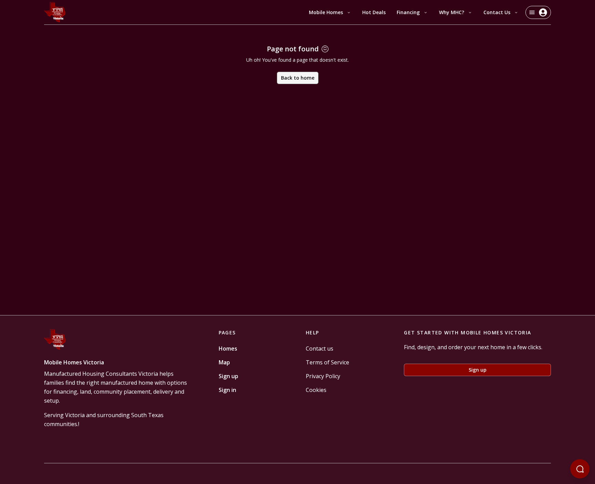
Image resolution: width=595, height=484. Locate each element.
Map (224, 362)
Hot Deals (374, 12)
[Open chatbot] (579, 468)
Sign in (227, 390)
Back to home (297, 77)
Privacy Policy (323, 376)
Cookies (316, 390)
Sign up (228, 376)
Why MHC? (451, 12)
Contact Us (496, 12)
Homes (228, 348)
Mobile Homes (326, 12)
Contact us (319, 348)
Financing (408, 12)
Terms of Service (327, 362)
